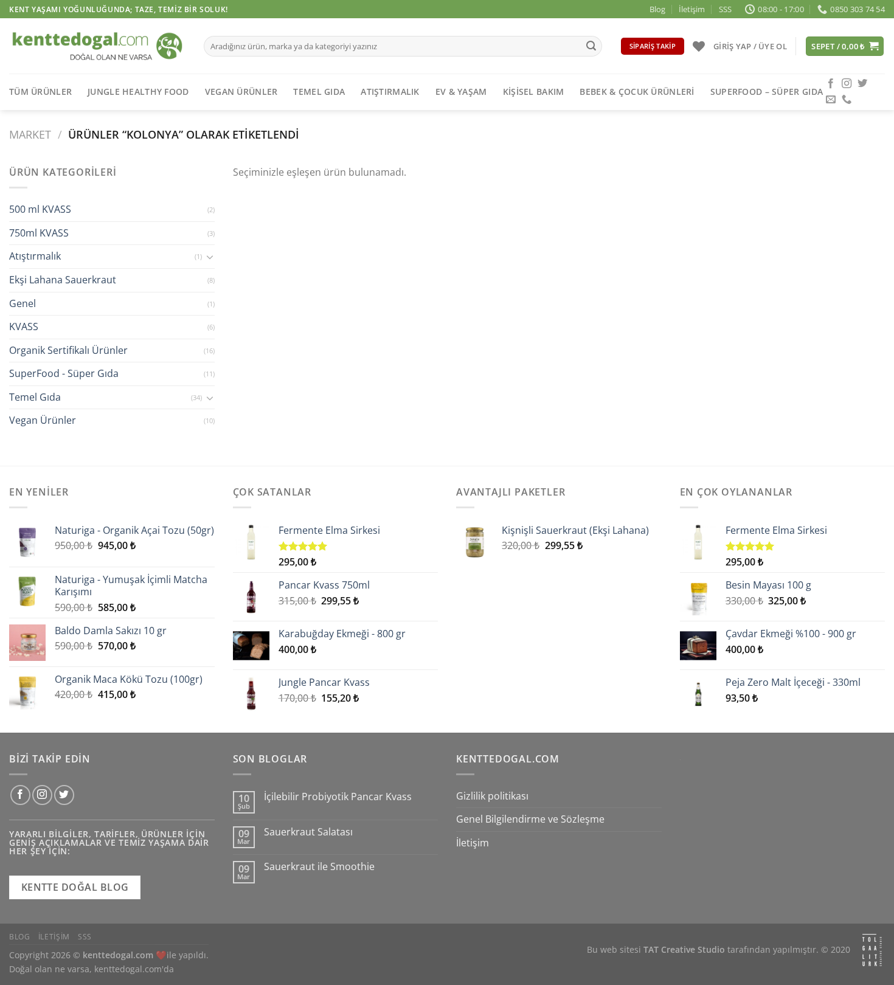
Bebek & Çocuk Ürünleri (637, 91)
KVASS (23, 327)
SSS (725, 9)
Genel (22, 303)
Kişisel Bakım (533, 91)
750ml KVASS (39, 233)
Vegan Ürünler (241, 91)
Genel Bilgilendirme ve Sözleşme (530, 819)
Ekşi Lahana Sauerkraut (62, 279)
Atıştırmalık (390, 91)
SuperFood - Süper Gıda (64, 374)
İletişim (692, 9)
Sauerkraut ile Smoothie (319, 867)
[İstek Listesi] (699, 46)
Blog (657, 9)
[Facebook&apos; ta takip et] (831, 83)
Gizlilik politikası (492, 796)
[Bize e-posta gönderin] (831, 99)
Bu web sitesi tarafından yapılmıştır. (703, 949)
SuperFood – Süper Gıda (766, 91)
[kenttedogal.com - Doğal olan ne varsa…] (97, 46)
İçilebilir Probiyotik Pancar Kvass (338, 797)
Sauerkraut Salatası (308, 832)
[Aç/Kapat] (210, 256)
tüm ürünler (40, 91)
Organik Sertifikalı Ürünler (68, 350)
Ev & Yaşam (461, 91)
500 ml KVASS (40, 209)
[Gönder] (591, 46)
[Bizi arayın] (846, 99)
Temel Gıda (319, 91)
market (30, 134)
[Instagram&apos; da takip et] (846, 83)
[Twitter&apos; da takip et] (862, 83)
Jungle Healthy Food (138, 91)
